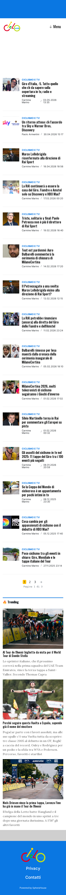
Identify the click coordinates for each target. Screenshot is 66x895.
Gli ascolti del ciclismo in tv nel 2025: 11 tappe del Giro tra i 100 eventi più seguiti (42, 456)
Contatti (33, 877)
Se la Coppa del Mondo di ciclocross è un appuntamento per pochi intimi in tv (41, 490)
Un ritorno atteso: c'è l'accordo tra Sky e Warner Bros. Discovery (42, 126)
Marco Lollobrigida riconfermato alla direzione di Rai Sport (41, 158)
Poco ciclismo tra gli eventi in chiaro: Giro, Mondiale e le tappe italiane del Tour (41, 557)
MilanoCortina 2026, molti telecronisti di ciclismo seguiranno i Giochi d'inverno (40, 390)
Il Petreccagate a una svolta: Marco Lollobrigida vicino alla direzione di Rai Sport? (41, 290)
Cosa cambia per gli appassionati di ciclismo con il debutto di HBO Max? (41, 525)
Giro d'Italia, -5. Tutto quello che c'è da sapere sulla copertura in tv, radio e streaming (40, 89)
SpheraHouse (39, 887)
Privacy (33, 868)
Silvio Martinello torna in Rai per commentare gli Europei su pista (42, 422)
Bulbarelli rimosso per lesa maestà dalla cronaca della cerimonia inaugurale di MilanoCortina (39, 356)
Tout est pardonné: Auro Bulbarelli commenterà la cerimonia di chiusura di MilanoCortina (38, 256)
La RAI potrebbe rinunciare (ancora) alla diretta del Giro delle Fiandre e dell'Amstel (40, 322)
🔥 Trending (11, 601)
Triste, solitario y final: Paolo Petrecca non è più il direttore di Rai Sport (41, 222)
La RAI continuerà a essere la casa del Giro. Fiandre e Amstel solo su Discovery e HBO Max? (42, 190)
